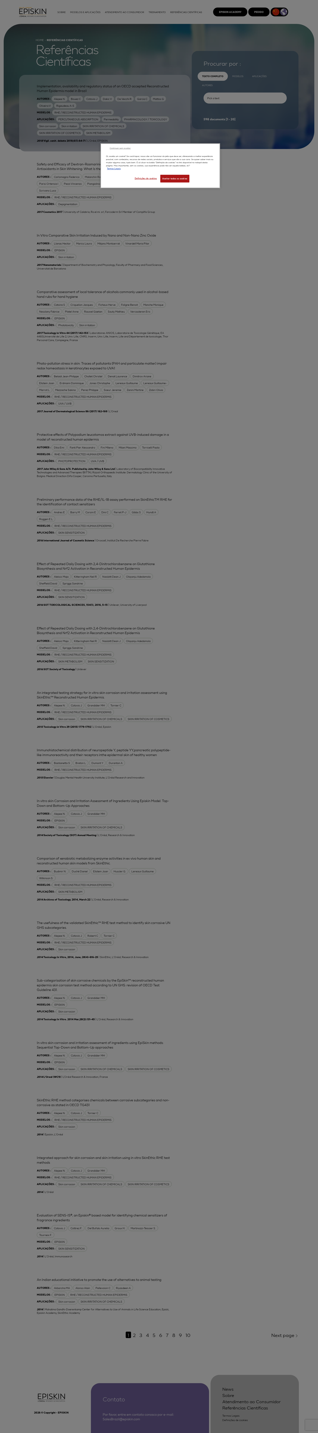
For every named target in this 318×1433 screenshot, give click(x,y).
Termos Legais (114, 168)
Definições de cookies (146, 178)
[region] (160, 165)
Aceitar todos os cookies (174, 178)
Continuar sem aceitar (120, 148)
